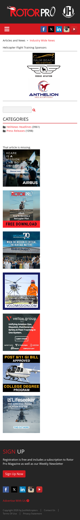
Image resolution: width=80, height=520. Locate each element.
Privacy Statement (32, 513)
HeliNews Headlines (19, 127)
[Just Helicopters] (40, 12)
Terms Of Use (10, 513)
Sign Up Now (14, 474)
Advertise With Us (14, 500)
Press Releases (16, 131)
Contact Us (49, 510)
